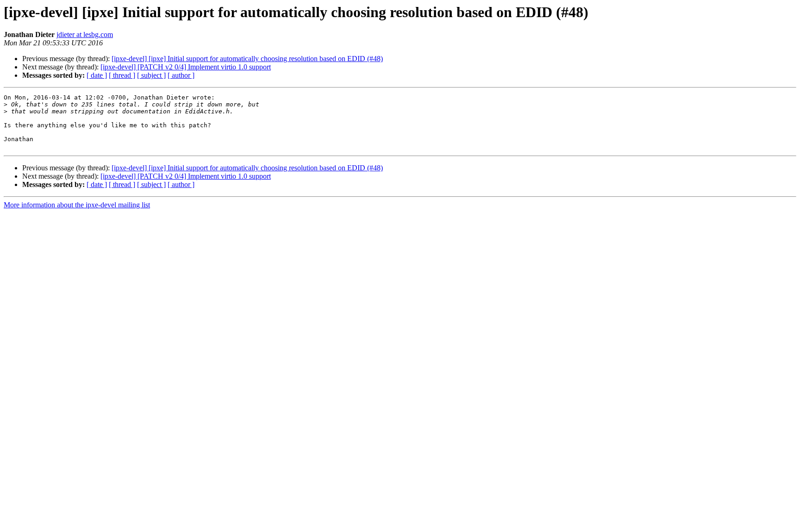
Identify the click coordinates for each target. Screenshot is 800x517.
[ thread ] (122, 75)
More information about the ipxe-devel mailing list (77, 205)
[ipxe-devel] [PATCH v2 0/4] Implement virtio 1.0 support (185, 67)
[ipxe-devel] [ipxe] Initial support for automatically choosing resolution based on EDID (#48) (247, 58)
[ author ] (181, 75)
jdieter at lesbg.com (84, 34)
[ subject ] (151, 75)
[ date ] (97, 75)
